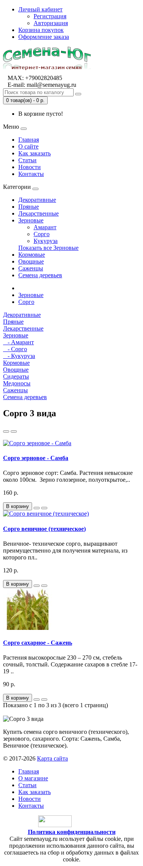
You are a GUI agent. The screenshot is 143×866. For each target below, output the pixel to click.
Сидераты (16, 376)
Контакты (31, 174)
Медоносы (17, 383)
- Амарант (18, 342)
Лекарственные (38, 213)
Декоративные (37, 200)
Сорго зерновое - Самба (35, 458)
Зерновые (30, 220)
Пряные (28, 206)
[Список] (6, 431)
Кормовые (31, 254)
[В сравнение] (44, 508)
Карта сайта (52, 758)
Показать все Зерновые (48, 247)
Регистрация (50, 16)
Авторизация (51, 23)
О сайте (28, 146)
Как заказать (34, 153)
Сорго (42, 234)
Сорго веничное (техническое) (44, 529)
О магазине (33, 778)
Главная (28, 139)
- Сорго (15, 349)
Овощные (31, 261)
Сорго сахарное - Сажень (37, 642)
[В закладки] (37, 508)
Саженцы (30, 268)
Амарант (45, 227)
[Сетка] (14, 431)
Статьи (27, 160)
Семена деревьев (40, 275)
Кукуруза (46, 241)
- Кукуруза (19, 356)
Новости (29, 167)
